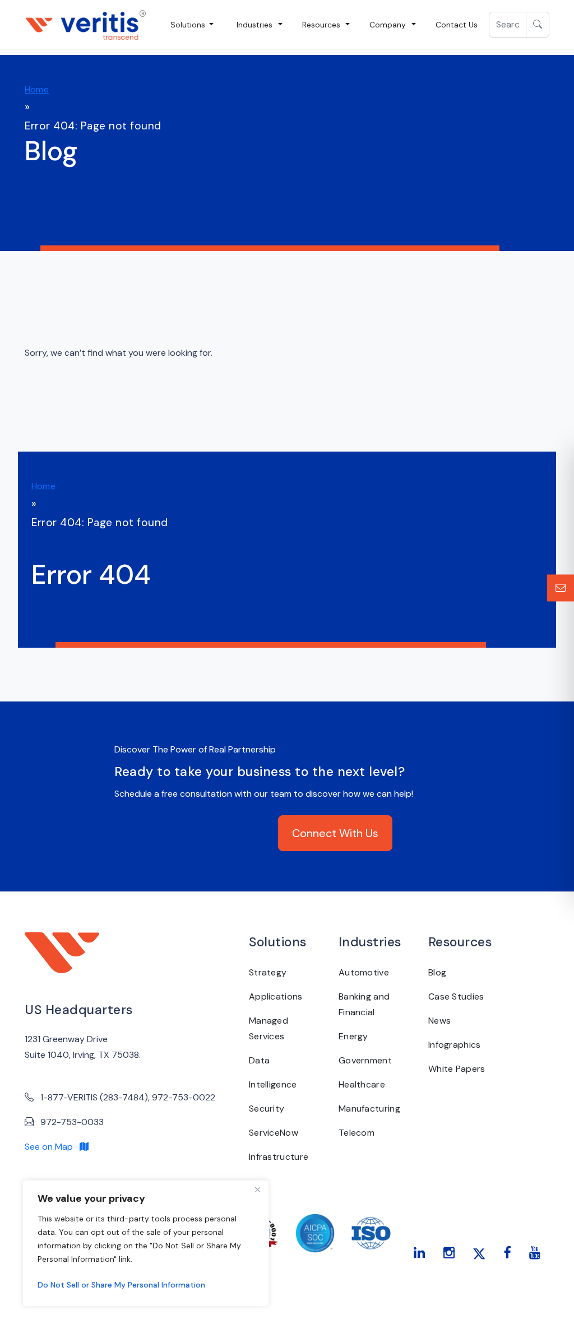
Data (259, 1060)
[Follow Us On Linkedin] (419, 1253)
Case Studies (456, 996)
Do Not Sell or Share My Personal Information (121, 1285)
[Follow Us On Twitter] (479, 1253)
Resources (321, 25)
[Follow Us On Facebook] (507, 1253)
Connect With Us (335, 833)
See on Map (52, 1147)
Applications (276, 996)
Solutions (188, 25)
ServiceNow (273, 1133)
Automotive (364, 972)
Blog (437, 972)
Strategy (267, 972)
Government (365, 1060)
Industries (254, 25)
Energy (353, 1036)
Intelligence (273, 1084)
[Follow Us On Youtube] (535, 1253)
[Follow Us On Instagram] (449, 1253)
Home (37, 89)
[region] (145, 1243)
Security (266, 1108)
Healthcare (362, 1084)
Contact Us (457, 25)
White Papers (456, 1069)
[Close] (257, 1189)
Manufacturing (369, 1108)
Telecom (356, 1133)
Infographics (454, 1045)
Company (387, 25)
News (439, 1020)
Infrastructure (278, 1157)
